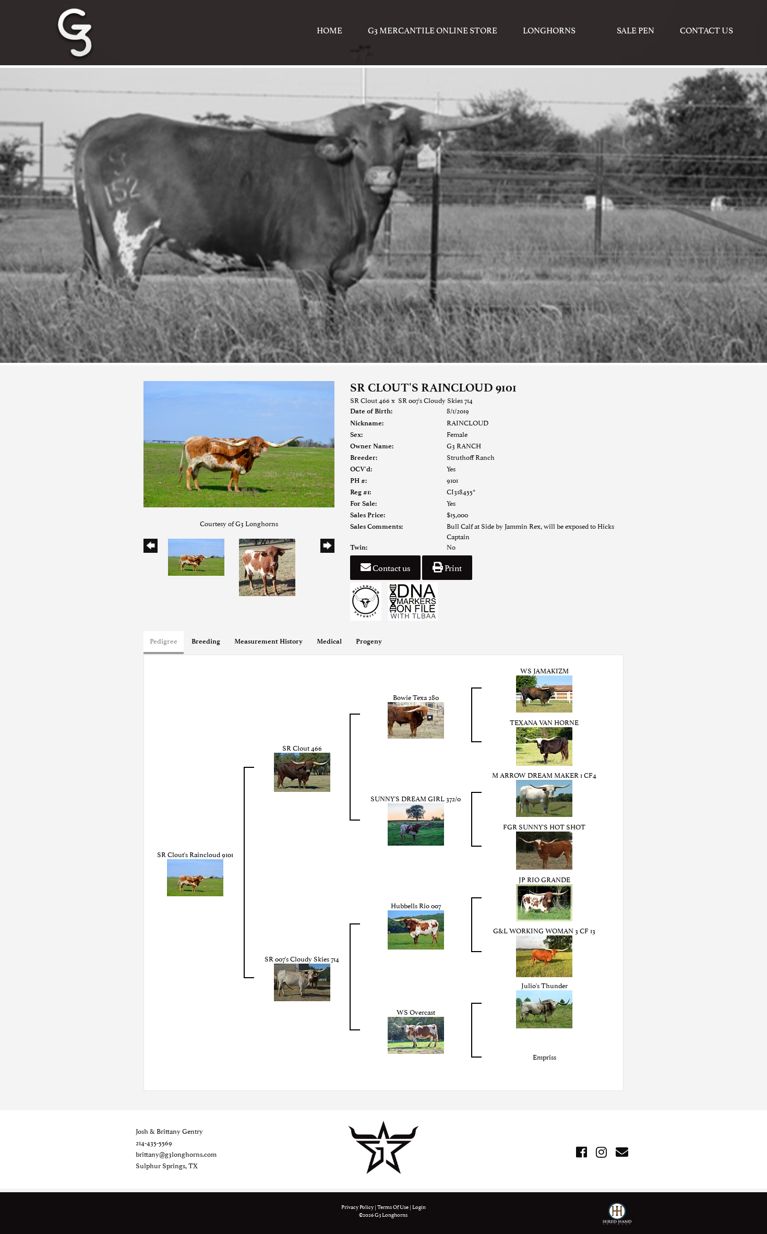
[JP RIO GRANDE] (544, 901)
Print (452, 567)
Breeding (205, 641)
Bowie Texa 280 (416, 697)
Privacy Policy (357, 1207)
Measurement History (268, 641)
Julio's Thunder (544, 985)
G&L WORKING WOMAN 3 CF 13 (544, 930)
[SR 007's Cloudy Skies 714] (302, 981)
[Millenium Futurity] (368, 600)
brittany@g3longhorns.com (176, 1153)
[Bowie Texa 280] (416, 719)
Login (419, 1207)
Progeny (369, 641)
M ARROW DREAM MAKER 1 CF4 (544, 774)
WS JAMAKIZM (544, 670)
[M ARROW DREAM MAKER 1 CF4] (544, 797)
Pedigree (163, 641)
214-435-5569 (154, 1142)
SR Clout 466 (370, 400)
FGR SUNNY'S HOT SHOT (544, 826)
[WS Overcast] (416, 1034)
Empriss (544, 1056)
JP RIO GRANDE (544, 879)
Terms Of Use (393, 1207)
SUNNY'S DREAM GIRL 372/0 (415, 798)
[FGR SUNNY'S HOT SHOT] (544, 849)
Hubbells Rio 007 (416, 905)
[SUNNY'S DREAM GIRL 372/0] (416, 823)
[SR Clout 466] (302, 771)
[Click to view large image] (238, 442)
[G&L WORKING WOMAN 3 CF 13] (544, 955)
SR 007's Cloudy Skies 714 (435, 400)
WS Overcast (416, 1011)
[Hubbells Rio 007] (416, 928)
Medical (329, 641)
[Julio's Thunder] (544, 1008)
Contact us (390, 567)
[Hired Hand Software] (617, 1218)
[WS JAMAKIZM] (544, 692)
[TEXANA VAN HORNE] (544, 745)
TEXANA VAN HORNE (544, 722)
